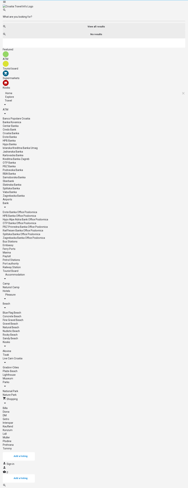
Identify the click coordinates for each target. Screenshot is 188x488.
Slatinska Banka (12, 184)
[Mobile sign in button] (4, 468)
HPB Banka (9, 140)
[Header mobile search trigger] (4, 486)
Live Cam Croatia (12, 358)
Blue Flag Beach (12, 312)
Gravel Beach (10, 323)
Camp (6, 283)
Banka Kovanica (12, 122)
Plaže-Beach (10, 371)
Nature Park (10, 394)
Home (8, 93)
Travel (8, 100)
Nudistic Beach (11, 331)
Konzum (7, 430)
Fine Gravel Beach (13, 320)
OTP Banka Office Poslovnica (19, 223)
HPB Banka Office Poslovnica (19, 215)
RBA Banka (9, 173)
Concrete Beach (12, 316)
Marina (7, 252)
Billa (5, 408)
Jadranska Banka (13, 151)
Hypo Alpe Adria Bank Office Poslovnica (25, 219)
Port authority (11, 263)
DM (5, 415)
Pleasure (10, 294)
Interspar (8, 422)
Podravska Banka (13, 170)
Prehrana (8, 444)
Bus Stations (10, 241)
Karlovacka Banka (13, 155)
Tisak (6, 354)
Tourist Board (10, 270)
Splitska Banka (11, 188)
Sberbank (8, 181)
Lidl (5, 433)
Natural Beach (11, 327)
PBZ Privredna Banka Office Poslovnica (25, 226)
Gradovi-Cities (11, 367)
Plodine (7, 441)
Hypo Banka (10, 144)
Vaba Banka (10, 192)
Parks (6, 382)
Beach (6, 303)
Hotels (6, 290)
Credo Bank (9, 129)
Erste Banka (10, 136)
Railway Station (12, 267)
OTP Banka (9, 162)
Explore (9, 96)
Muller (6, 437)
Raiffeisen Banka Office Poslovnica (23, 230)
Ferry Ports (9, 248)
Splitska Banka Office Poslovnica (21, 234)
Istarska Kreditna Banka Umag (20, 147)
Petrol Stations (11, 259)
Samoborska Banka (14, 177)
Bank (6, 203)
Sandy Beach (10, 338)
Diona (6, 411)
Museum (8, 378)
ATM (5, 109)
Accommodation (15, 274)
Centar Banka (11, 125)
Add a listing (21, 456)
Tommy (7, 448)
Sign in (10, 463)
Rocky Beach (10, 334)
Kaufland (8, 426)
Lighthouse (9, 374)
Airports (7, 199)
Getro (6, 419)
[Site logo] (18, 6)
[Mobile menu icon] (94, 2)
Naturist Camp (11, 287)
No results (96, 34)
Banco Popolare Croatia (16, 118)
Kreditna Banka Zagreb (16, 159)
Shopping (12, 399)
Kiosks (6, 342)
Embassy (8, 245)
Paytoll (7, 256)
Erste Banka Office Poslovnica (20, 212)
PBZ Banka (9, 166)
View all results (96, 26)
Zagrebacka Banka (14, 195)
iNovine (7, 351)
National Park (10, 391)
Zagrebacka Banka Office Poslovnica (24, 237)
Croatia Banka (11, 133)
